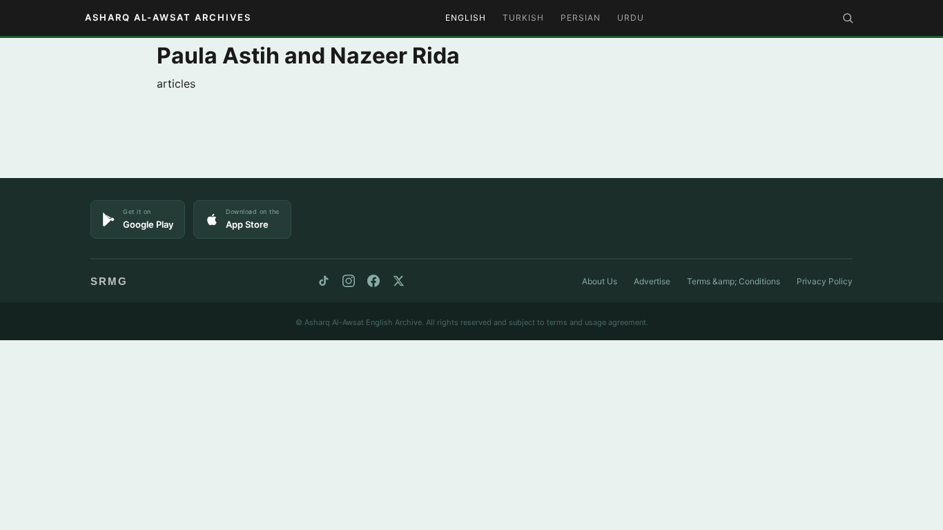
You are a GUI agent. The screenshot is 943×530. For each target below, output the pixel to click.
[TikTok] (324, 281)
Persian (581, 17)
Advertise (652, 281)
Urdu (630, 17)
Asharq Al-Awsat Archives (168, 17)
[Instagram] (348, 281)
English (465, 17)
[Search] (847, 18)
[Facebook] (373, 281)
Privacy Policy (825, 281)
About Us (599, 281)
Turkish (523, 17)
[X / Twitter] (398, 281)
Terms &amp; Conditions (733, 281)
